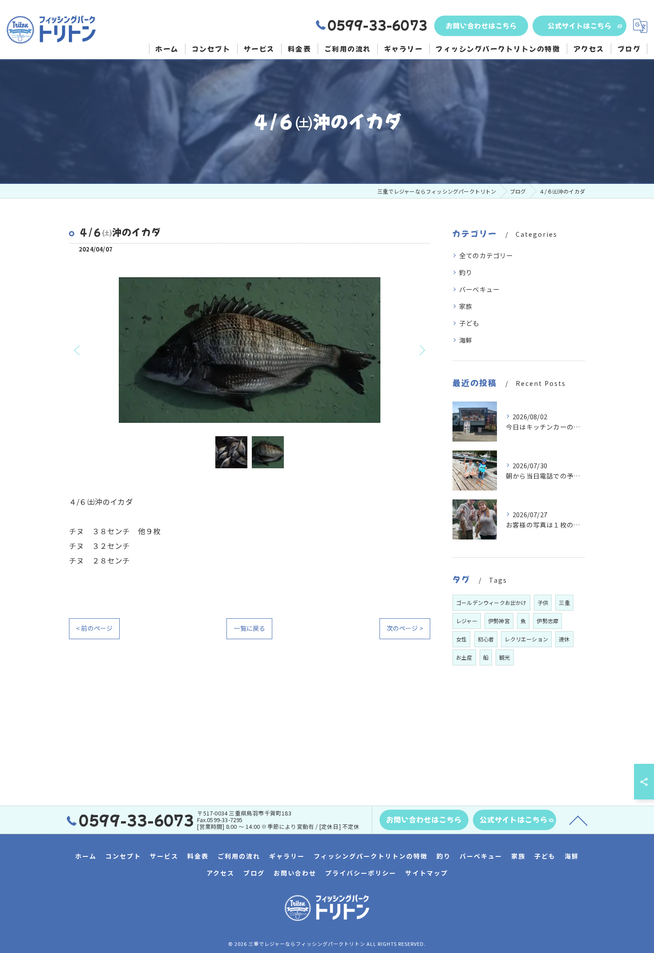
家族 (465, 306)
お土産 (464, 657)
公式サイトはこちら (580, 25)
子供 (542, 602)
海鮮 (465, 340)
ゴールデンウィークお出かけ (491, 602)
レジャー (466, 621)
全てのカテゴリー (486, 255)
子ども (469, 323)
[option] (249, 350)
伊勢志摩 (547, 621)
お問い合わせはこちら (481, 25)
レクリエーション (526, 639)
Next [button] (421, 350)
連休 (564, 639)
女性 (461, 639)
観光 (504, 657)
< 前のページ (94, 628)
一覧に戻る (249, 628)
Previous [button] (78, 350)
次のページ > (405, 628)
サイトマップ (426, 872)
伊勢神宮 (499, 621)
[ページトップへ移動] (578, 820)
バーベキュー (479, 289)
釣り (465, 272)
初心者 (486, 639)
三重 (564, 602)
